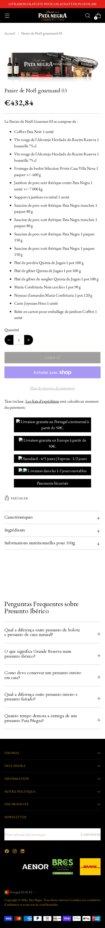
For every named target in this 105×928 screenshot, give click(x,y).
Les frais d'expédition (42, 401)
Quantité (11, 329)
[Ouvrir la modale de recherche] (88, 16)
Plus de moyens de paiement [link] (52, 388)
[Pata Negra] (52, 15)
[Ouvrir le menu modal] (7, 16)
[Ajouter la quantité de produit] (9, 340)
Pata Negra (35, 900)
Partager (19, 498)
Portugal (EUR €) (21, 892)
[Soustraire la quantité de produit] (28, 340)
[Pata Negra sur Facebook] (7, 852)
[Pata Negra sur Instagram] (15, 852)
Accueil (9, 33)
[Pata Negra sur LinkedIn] (23, 852)
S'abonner (91, 834)
